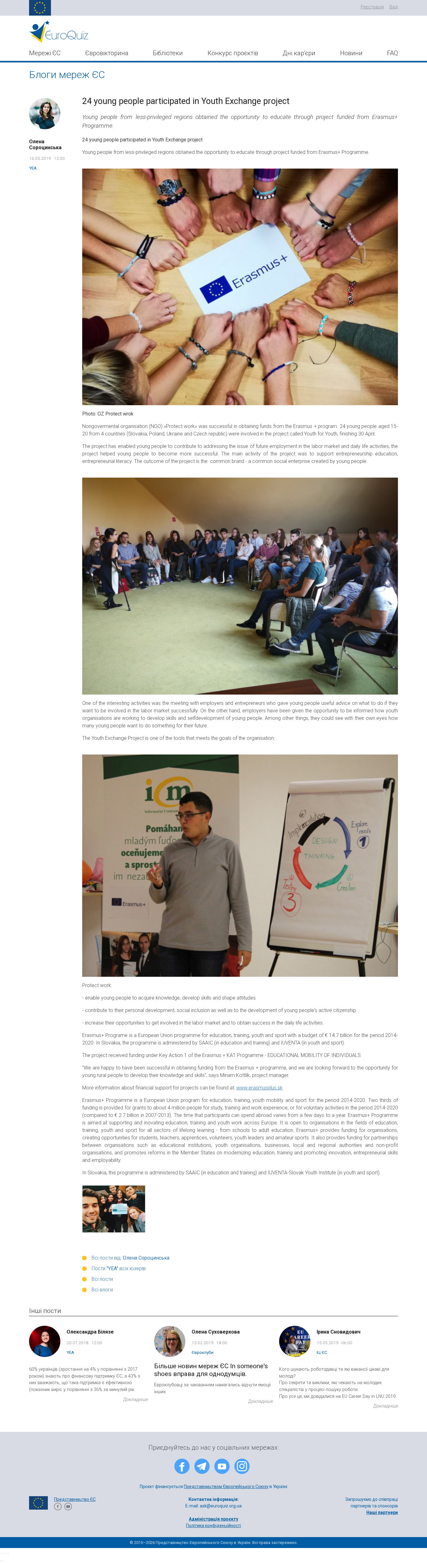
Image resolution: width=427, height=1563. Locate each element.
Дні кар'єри (299, 53)
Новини (351, 53)
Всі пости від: (130, 1258)
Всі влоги (102, 1290)
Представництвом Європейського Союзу (226, 1486)
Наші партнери (382, 1512)
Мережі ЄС (45, 53)
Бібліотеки (168, 53)
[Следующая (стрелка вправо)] (3, 1560)
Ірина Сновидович (338, 1332)
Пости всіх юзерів (119, 1268)
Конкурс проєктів (233, 53)
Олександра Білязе (90, 1332)
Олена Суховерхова (216, 1332)
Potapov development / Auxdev (233, 1532)
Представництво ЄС (75, 1499)
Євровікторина (106, 53)
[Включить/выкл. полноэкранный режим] (5, 1553)
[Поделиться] (3, 1553)
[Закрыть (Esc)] (0, 1553)
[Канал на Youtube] (68, 1508)
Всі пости (102, 1279)
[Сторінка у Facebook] (58, 1508)
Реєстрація (372, 7)
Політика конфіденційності (213, 1525)
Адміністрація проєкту (213, 1518)
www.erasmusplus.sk (259, 1088)
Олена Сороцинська (45, 144)
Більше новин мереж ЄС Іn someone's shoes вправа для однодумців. (211, 1370)
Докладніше (135, 1399)
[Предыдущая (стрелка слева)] (0, 1560)
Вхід (393, 7)
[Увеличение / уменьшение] (8, 1553)
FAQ (392, 53)
